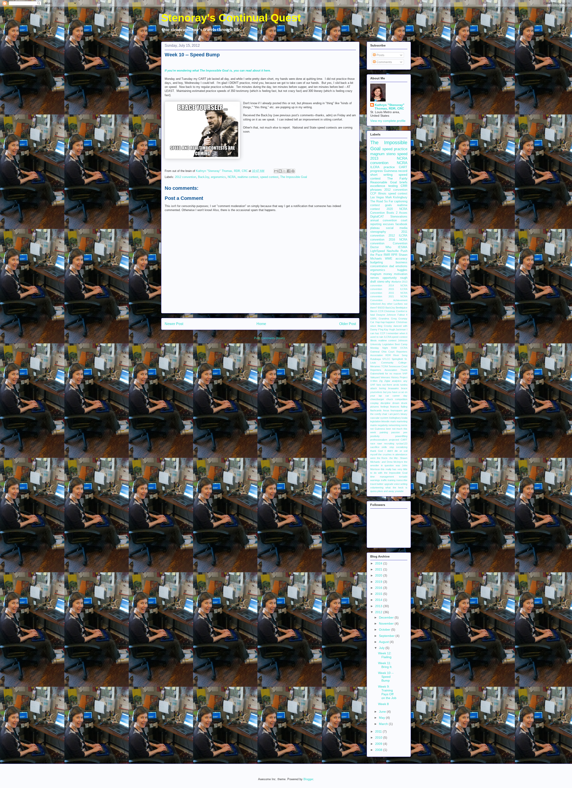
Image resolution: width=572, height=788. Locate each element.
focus (386, 410)
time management (382, 476)
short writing (381, 174)
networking (394, 425)
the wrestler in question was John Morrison (388, 466)
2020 (379, 575)
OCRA (403, 347)
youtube (399, 491)
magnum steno (382, 154)
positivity (375, 436)
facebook (401, 224)
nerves (374, 277)
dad (391, 266)
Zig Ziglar (384, 381)
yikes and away (385, 491)
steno (380, 281)
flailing (404, 406)
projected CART (398, 439)
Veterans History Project (394, 377)
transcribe (401, 480)
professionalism (378, 439)
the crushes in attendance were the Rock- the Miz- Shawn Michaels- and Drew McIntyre (388, 458)
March (384, 724)
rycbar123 (401, 443)
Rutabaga (375, 359)
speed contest (269, 177)
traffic (384, 480)
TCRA (384, 366)
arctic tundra (400, 384)
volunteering (376, 487)
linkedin (385, 421)
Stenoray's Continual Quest (231, 18)
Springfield (397, 359)
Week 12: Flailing (384, 655)
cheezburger (377, 399)
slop (391, 447)
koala (404, 417)
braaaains (393, 388)
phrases (376, 189)
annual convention (383, 220)
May (382, 717)
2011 (379, 731)
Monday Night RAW (383, 347)
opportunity (390, 277)
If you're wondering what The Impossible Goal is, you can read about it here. (218, 70)
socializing (401, 447)
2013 (379, 606)
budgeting (376, 262)
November (387, 623)
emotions (401, 266)
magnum (375, 274)
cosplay (374, 403)
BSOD (381, 307)
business (401, 262)
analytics (397, 381)
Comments (384, 62)
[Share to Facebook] (288, 171)
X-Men (373, 381)
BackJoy (203, 177)
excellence (377, 186)
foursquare (396, 410)
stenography (378, 231)
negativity (383, 425)
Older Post (347, 324)
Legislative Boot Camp (394, 344)
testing (393, 186)
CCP (373, 193)
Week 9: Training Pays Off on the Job (387, 692)
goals (388, 205)
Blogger (308, 779)
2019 (379, 581)
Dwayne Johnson (386, 314)
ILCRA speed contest (395, 337)
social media (397, 228)
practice (389, 167)
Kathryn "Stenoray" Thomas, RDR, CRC (389, 106)
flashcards (376, 410)
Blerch (373, 311)
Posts (380, 55)
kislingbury (395, 417)
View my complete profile (388, 121)
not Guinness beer (380, 428)
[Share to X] (284, 171)
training (391, 480)
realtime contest (248, 177)
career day (400, 395)
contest (375, 205)
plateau (375, 228)
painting (384, 432)
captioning (400, 201)
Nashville (393, 251)
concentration (379, 266)
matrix (373, 425)
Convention (400, 243)
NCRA (232, 177)
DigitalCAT (377, 216)
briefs (403, 182)
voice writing (400, 484)
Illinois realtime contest (383, 340)
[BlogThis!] (280, 171)
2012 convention (185, 177)
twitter (380, 484)
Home (261, 324)
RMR (387, 254)
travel (373, 484)
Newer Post (174, 324)
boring (382, 388)
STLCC (386, 359)
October (385, 629)
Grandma (384, 318)
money (387, 274)
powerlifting (401, 436)
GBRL (373, 318)
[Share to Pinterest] (293, 171)
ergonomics (218, 177)
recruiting (389, 443)
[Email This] (276, 171)
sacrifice (374, 447)
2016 (379, 587)
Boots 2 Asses (397, 212)
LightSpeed (377, 251)
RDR (388, 355)
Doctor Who (380, 247)
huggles (402, 270)
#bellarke (396, 281)
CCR (380, 311)
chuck (389, 399)
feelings (385, 406)
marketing (402, 421)
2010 (379, 737)
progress (376, 171)
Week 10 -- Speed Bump (386, 676)
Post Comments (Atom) (269, 338)
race (372, 443)
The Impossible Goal (293, 177)
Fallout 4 (402, 314)
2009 (379, 744)
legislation (375, 421)
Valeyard (375, 377)
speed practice (394, 149)
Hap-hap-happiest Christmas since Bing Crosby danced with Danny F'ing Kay (388, 326)
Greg (394, 318)
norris (404, 425)
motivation (400, 274)
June (383, 711)
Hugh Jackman (397, 329)
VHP (404, 373)
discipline (385, 403)
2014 (379, 600)
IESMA (402, 247)
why (387, 281)
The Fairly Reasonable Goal (388, 180)
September (387, 636)
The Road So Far (381, 201)
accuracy (401, 258)
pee (405, 432)
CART (403, 167)
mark (393, 421)
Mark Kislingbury (396, 197)
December (387, 617)
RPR (394, 254)
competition (401, 399)
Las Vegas (377, 197)
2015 (379, 594)
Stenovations (398, 216)
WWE (388, 258)
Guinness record (396, 171)
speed (402, 154)
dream (395, 403)
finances (394, 406)
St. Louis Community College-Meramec (388, 363)
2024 (379, 563)
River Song (400, 355)
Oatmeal (374, 351)
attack (373, 388)
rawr (379, 443)
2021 (379, 569)
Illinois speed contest (392, 193)
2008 (379, 750)
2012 (379, 612)
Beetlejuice (401, 307)
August (384, 642)
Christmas (389, 311)
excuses (388, 224)
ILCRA (374, 167)
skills (384, 447)
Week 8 (383, 704)
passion (395, 432)
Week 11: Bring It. (385, 665)
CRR (404, 186)
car (387, 395)
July (382, 648)
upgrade (388, 484)
